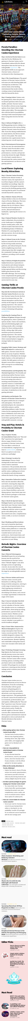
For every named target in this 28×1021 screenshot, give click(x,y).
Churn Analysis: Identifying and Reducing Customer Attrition (12, 857)
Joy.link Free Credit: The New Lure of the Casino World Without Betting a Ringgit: (17, 963)
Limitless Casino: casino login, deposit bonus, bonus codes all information (17, 1014)
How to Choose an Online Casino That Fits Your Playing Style (17, 947)
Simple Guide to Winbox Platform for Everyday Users (17, 955)
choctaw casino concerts (8, 823)
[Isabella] (6, 39)
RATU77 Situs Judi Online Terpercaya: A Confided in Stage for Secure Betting (17, 997)
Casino (4, 25)
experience (13, 67)
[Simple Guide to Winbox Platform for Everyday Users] (5, 956)
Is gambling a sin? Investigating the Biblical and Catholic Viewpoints (17, 1005)
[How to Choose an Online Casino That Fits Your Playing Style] (5, 948)
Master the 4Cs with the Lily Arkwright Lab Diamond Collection (11, 882)
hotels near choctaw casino (8, 826)
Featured (4, 904)
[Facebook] (14, 831)
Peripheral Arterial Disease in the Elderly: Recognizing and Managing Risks (14, 932)
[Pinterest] (21, 831)
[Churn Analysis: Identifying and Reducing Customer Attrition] (14, 846)
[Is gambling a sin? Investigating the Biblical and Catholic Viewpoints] (5, 1006)
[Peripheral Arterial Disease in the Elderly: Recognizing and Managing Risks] (14, 921)
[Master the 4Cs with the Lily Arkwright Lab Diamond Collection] (14, 871)
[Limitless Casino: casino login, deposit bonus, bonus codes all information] (5, 1014)
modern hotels (11, 449)
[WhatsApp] (24, 831)
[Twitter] (17, 831)
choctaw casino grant (20, 823)
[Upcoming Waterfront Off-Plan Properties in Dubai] (14, 896)
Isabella (10, 39)
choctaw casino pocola (7, 824)
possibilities (5, 311)
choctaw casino (9, 821)
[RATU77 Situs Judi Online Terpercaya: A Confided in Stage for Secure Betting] (5, 998)
